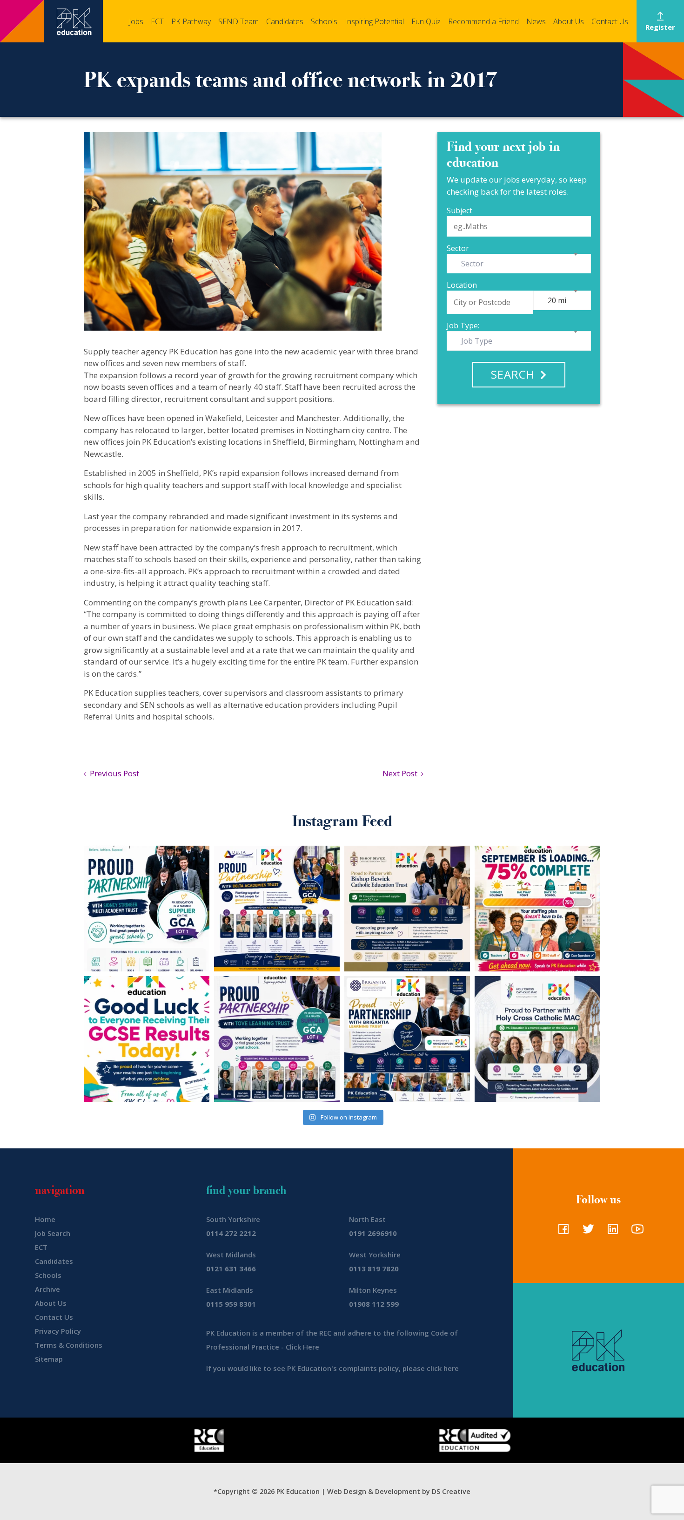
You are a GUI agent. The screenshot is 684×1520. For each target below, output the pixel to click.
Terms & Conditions (68, 1345)
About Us (568, 21)
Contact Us (609, 21)
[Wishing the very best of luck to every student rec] (146, 1039)
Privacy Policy (58, 1331)
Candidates (284, 21)
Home (45, 1219)
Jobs (136, 21)
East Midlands (229, 1290)
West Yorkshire (375, 1254)
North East (367, 1219)
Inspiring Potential (374, 21)
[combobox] (519, 263)
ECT (157, 21)
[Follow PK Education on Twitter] (586, 1231)
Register (660, 27)
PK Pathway (191, 21)
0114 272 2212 (231, 1233)
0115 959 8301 (231, 1304)
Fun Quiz (426, 21)
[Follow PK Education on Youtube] (635, 1231)
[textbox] (474, 263)
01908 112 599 (374, 1304)
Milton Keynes (373, 1290)
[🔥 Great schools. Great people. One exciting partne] (407, 1039)
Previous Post (112, 773)
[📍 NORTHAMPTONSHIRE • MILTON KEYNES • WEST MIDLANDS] (277, 1039)
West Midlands (231, 1254)
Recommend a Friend (483, 21)
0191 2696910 (373, 1233)
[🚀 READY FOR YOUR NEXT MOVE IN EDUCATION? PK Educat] (277, 908)
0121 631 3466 (231, 1268)
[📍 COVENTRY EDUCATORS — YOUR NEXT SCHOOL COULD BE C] (537, 1039)
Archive (47, 1289)
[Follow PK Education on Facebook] (561, 1231)
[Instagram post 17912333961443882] (537, 908)
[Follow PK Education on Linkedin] (610, 1231)
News (536, 21)
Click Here (302, 1346)
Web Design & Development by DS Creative (398, 1491)
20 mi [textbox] (557, 300)
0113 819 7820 (374, 1268)
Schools (324, 21)
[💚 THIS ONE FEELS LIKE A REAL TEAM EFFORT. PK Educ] (146, 908)
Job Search (52, 1233)
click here (443, 1368)
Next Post (401, 773)
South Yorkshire (233, 1219)
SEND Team (238, 21)
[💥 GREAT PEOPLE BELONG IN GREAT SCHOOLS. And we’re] (407, 908)
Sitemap (49, 1359)
